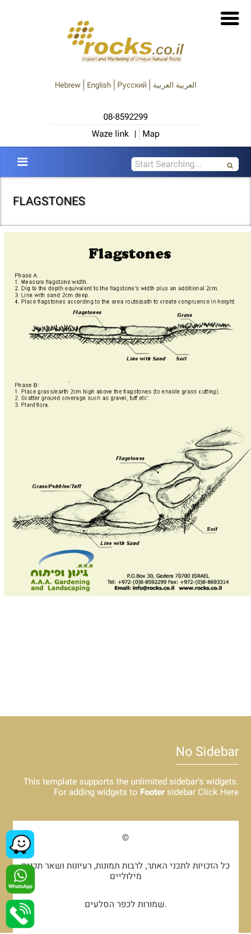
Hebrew (68, 85)
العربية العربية (175, 85)
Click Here (218, 792)
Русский (132, 85)
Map (150, 133)
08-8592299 (125, 116)
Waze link (110, 133)
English (99, 85)
